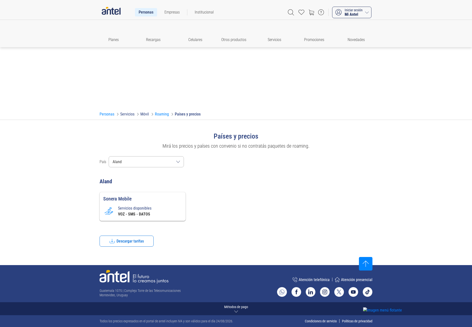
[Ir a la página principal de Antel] (134, 277)
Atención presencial (356, 279)
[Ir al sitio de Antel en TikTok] (367, 292)
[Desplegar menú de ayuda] (390, 301)
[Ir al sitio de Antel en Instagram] (325, 292)
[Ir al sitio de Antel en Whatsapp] (282, 292)
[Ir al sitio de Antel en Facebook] (296, 292)
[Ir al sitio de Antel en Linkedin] (310, 292)
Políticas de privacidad (357, 321)
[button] (116, 33)
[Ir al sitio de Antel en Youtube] (353, 292)
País (103, 161)
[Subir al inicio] (365, 263)
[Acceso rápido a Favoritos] (301, 12)
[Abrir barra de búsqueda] (291, 12)
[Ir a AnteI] (111, 12)
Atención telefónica (314, 279)
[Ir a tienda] (311, 12)
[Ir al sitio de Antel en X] (339, 292)
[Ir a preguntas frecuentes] (321, 12)
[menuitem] (146, 12)
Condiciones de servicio (321, 321)
